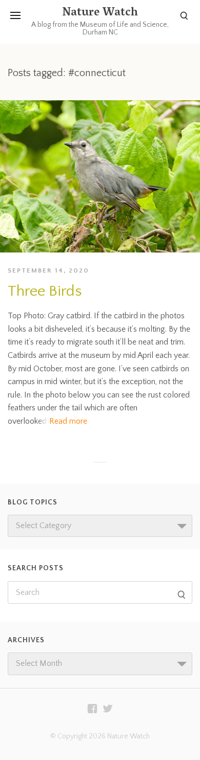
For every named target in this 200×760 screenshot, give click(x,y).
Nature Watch (100, 13)
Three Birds (45, 291)
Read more (68, 421)
